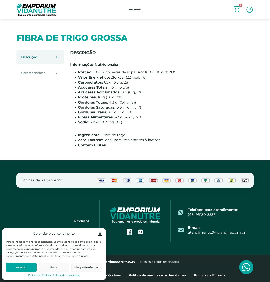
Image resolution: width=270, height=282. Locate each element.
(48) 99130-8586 (202, 214)
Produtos (135, 9)
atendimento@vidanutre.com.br (216, 232)
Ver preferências (87, 267)
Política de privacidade (66, 275)
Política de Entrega (210, 275)
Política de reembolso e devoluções (157, 275)
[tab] (40, 57)
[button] (100, 234)
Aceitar (21, 267)
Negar (54, 267)
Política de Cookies (39, 275)
